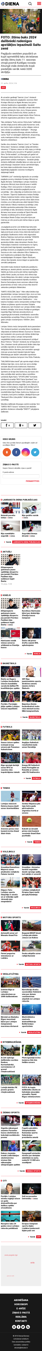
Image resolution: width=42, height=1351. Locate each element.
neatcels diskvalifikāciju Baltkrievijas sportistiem (29, 1021)
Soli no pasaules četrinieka (30, 1197)
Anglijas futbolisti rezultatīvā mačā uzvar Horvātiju (30, 744)
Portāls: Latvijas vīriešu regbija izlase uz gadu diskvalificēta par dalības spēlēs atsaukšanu (10, 1202)
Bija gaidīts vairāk (30, 516)
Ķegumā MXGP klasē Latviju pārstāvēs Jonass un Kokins (31, 935)
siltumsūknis (28, 1278)
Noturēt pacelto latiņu (8, 516)
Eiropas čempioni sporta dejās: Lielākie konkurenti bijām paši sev (31, 1227)
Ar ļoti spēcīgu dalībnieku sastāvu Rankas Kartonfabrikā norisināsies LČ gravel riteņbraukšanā (9, 1065)
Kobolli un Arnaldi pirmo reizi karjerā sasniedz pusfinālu (31, 832)
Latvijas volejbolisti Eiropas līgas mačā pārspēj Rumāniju (31, 892)
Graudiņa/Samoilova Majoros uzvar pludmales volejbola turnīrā (10, 870)
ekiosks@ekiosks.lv (21, 1348)
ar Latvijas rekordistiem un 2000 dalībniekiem (9, 993)
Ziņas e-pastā (21, 1312)
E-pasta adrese (8, 472)
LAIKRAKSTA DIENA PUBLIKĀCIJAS (20, 499)
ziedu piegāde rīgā (10, 1255)
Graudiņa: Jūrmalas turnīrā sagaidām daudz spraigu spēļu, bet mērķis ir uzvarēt (31, 870)
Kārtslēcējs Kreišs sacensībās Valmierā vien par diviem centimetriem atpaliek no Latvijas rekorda (31, 995)
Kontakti (21, 1321)
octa (32, 1262)
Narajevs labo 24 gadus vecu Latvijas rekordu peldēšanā (10, 1226)
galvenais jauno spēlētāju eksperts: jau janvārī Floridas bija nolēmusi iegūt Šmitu (9, 574)
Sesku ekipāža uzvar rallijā (31, 954)
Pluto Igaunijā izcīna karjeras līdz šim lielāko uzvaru (31, 1060)
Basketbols (9, 663)
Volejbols (9, 851)
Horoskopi (21, 1304)
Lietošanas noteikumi (21, 1339)
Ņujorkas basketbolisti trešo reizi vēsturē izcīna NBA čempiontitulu (30, 707)
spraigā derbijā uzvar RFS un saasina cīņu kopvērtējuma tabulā (10, 768)
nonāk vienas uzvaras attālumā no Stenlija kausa (10, 644)
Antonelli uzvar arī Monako (9, 934)
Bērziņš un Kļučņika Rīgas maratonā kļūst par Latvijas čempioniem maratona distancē (10, 1021)
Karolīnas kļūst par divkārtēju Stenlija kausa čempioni (31, 614)
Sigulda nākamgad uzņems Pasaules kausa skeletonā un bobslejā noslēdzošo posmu (10, 1132)
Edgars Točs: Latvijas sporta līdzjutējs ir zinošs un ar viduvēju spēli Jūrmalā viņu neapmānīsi (9, 896)
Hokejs (7, 595)
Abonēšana (21, 1300)
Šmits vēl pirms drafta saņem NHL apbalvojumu (30, 642)
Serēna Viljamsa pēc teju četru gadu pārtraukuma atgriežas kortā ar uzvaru (31, 808)
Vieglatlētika (11, 974)
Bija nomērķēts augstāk (8, 534)
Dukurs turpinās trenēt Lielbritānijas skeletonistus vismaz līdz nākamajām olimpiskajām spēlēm (10, 1159)
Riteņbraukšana (12, 1042)
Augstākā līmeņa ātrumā (29, 534)
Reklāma (21, 1317)
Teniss (6, 788)
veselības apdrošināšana (18, 1268)
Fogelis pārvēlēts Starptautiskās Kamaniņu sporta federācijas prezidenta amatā (30, 1132)
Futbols (7, 727)
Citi (3, 87)
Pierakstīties (32, 481)
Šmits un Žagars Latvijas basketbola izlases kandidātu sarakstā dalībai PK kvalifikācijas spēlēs (10, 683)
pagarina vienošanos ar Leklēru (8, 955)
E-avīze (21, 1308)
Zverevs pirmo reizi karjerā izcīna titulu (10, 831)
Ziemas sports (11, 1112)
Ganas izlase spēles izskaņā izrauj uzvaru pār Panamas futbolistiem (10, 746)
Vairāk (8, 542)
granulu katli (10, 1276)
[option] (21, 21)
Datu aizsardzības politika (21, 1342)
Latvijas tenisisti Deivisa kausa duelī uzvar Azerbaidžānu (10, 806)
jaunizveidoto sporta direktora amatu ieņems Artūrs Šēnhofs (31, 683)
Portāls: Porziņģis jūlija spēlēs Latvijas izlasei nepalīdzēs (10, 706)
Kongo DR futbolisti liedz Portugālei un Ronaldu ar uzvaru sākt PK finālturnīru (31, 768)
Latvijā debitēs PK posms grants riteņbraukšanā (9, 1089)
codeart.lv (25, 1345)
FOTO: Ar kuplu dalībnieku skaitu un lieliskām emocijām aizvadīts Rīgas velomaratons (31, 1092)
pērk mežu (20, 1256)
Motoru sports (12, 917)
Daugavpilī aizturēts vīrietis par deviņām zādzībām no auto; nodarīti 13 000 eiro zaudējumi (31, 1158)
